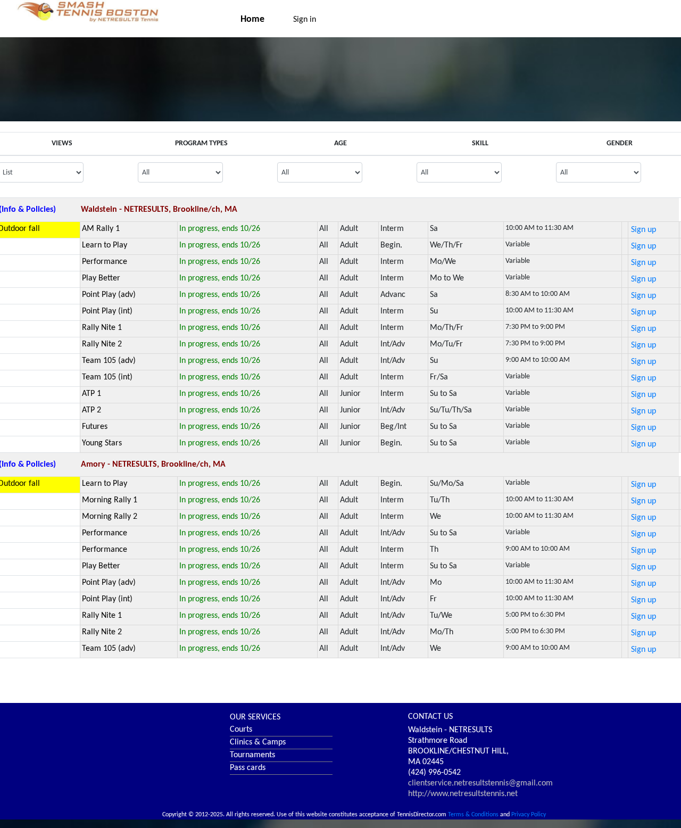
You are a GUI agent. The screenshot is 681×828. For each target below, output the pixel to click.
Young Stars (102, 443)
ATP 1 (91, 394)
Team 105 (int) (107, 377)
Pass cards (247, 768)
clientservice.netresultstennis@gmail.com (480, 783)
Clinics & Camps (258, 742)
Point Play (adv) (109, 295)
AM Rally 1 (101, 229)
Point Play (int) (107, 311)
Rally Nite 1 (102, 328)
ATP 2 (91, 410)
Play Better (101, 278)
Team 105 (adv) (109, 361)
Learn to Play (104, 245)
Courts (241, 729)
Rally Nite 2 (102, 344)
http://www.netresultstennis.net (463, 794)
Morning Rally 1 (109, 500)
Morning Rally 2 (109, 516)
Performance (104, 262)
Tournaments (252, 755)
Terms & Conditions (473, 815)
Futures (94, 427)
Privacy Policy (528, 815)
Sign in (304, 19)
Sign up (643, 230)
